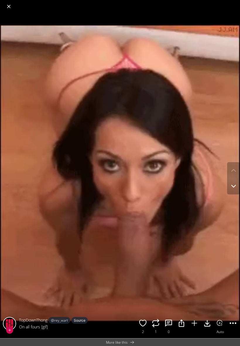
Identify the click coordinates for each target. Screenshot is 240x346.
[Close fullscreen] (9, 6)
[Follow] (9, 330)
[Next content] (233, 186)
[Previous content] (233, 170)
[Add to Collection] (194, 324)
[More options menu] (234, 3)
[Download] (207, 324)
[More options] (233, 324)
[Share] (181, 324)
